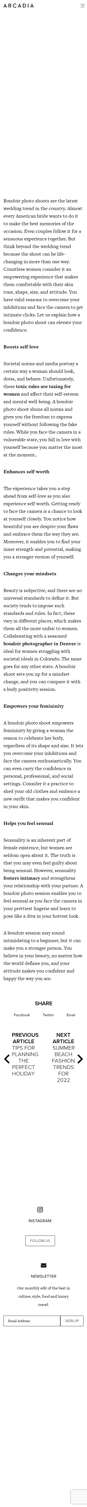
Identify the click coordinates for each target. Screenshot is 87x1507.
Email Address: (19, 1321)
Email (71, 1015)
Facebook (22, 1015)
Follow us (40, 1240)
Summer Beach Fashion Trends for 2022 (63, 1058)
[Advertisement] (43, 142)
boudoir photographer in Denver (39, 643)
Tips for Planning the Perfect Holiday (25, 1054)
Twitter (48, 1015)
